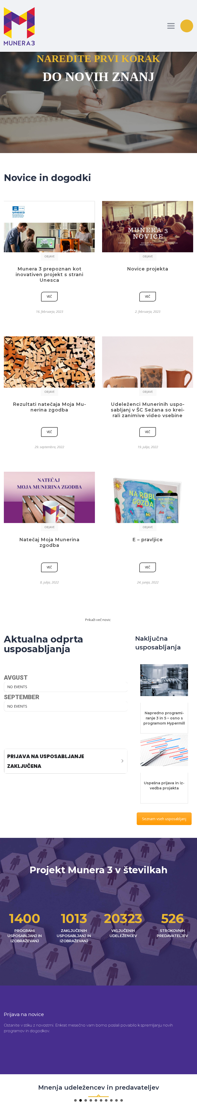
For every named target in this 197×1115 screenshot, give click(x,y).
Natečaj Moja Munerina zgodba (49, 542)
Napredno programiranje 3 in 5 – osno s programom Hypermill (164, 718)
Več (49, 296)
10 (121, 1100)
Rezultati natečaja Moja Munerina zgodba (49, 407)
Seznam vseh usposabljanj (164, 818)
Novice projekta (147, 269)
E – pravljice (147, 540)
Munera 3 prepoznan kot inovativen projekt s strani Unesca (49, 274)
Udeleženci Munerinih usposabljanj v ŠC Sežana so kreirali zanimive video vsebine (147, 409)
